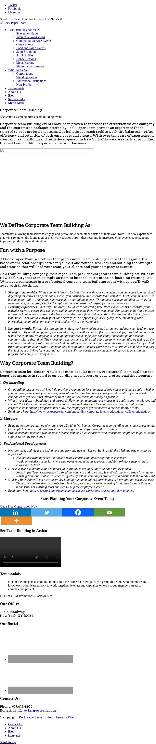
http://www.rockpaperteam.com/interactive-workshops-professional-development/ (82, 490)
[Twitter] (47, 512)
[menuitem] (82, 48)
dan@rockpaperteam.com (34, 710)
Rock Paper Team (30, 717)
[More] (16, 520)
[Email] (109, 512)
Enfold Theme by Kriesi (60, 717)
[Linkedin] (15, 512)
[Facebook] (78, 512)
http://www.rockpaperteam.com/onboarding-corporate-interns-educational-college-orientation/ (90, 411)
